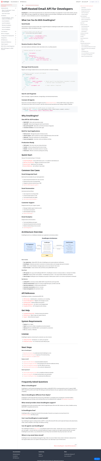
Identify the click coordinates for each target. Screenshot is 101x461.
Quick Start (82, 22)
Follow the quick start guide (29, 354)
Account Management (28, 300)
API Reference (23, 1)
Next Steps (82, 41)
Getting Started (16, 454)
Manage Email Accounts (85, 11)
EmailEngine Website (69, 454)
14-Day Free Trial (27, 339)
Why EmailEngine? (83, 16)
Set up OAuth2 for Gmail (28, 356)
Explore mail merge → (28, 213)
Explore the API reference (29, 361)
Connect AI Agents (84, 14)
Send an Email (26, 164)
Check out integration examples (30, 365)
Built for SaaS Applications (85, 19)
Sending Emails (27, 302)
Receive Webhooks (27, 166)
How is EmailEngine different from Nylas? (88, 46)
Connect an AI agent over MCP (30, 363)
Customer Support (84, 29)
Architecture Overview (84, 33)
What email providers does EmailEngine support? (88, 49)
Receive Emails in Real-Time (86, 9)
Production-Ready (84, 21)
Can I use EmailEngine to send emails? (88, 53)
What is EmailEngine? (85, 45)
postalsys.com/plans (26, 414)
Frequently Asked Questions (85, 43)
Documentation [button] (14, 1)
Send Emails (83, 7)
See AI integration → (27, 227)
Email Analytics (84, 31)
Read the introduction (28, 353)
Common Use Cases (83, 24)
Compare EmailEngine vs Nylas (30, 376)
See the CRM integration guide (30, 372)
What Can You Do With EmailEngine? (86, 5)
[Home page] (23, 5)
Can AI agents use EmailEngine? (86, 54)
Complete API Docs (27, 306)
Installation (15, 456)
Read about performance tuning (30, 367)
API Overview (26, 299)
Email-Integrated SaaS (85, 26)
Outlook (37, 356)
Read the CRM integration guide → (31, 185)
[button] (8, 8)
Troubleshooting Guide (28, 313)
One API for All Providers (85, 17)
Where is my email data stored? (86, 56)
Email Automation (84, 28)
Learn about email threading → (30, 199)
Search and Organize (85, 12)
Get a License (67, 456)
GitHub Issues (26, 315)
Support (25, 317)
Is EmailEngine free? (84, 51)
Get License (84, 1)
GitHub (77, 1)
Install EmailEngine (28, 160)
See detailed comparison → (68, 399)
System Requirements (84, 38)
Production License (27, 341)
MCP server (36, 428)
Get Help (81, 36)
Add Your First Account (28, 162)
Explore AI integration (28, 374)
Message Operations (28, 304)
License (81, 39)
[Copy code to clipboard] (76, 32)
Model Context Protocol (51, 102)
